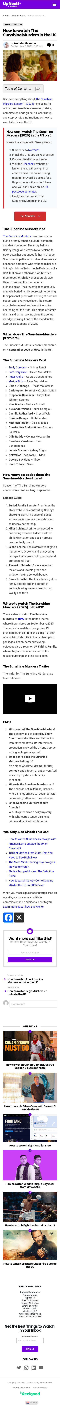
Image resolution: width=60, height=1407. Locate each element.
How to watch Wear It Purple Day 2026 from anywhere (30, 1185)
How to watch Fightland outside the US (30, 1225)
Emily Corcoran (18, 367)
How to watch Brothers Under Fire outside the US (30, 1265)
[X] (19, 917)
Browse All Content (30, 1303)
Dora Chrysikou (18, 372)
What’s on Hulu (30, 1308)
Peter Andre (16, 376)
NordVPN (34, 150)
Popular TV (30, 1297)
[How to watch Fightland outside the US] (30, 1207)
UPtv (21, 619)
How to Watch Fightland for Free (30, 1145)
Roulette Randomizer (30, 1292)
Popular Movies (30, 1295)
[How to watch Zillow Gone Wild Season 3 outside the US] (30, 1088)
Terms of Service (21, 1387)
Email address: (30, 1336)
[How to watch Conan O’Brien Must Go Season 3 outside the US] (30, 1046)
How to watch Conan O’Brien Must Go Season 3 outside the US (30, 1066)
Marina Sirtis (16, 381)
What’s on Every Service (30, 1316)
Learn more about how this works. (23, 906)
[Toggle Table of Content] (36, 88)
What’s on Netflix (30, 1306)
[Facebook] (8, 917)
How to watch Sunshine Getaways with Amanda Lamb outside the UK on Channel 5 (32, 843)
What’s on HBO (30, 1311)
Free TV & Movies (30, 1300)
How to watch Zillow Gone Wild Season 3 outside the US (30, 1107)
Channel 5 (29, 163)
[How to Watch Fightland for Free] (30, 1128)
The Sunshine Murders (17, 236)
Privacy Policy (40, 1387)
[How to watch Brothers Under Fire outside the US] (30, 1245)
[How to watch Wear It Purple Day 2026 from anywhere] (30, 1165)
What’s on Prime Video (30, 1314)
